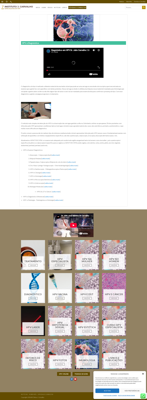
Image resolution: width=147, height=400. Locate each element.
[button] (143, 374)
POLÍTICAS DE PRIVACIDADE (126, 395)
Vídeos (50, 7)
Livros (64, 7)
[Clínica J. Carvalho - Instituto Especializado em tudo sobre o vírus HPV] (17, 7)
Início (38, 7)
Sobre (44, 7)
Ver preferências (132, 391)
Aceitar (107, 391)
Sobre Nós (129, 1)
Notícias (121, 1)
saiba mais (55, 155)
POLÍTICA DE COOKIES (110, 395)
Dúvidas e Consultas (140, 1)
